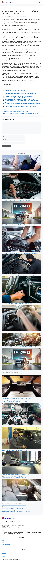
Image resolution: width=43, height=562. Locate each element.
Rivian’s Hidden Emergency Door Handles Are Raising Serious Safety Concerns (18, 502)
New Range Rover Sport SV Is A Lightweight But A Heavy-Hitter (19, 99)
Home (3, 7)
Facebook (4, 553)
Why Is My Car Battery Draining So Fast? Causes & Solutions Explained (17, 200)
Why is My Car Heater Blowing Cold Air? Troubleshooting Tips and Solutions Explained (20, 253)
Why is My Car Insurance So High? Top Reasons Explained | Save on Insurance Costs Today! (21, 370)
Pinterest (3, 556)
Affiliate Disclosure (6, 544)
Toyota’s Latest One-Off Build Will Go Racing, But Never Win (14, 450)
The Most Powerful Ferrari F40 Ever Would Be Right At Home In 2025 (21, 92)
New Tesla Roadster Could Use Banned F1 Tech (15, 97)
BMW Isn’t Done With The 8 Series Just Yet (15, 90)
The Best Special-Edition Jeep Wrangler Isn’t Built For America (15, 401)
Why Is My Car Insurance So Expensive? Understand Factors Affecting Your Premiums (20, 224)
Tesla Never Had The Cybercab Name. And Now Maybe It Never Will (16, 398)
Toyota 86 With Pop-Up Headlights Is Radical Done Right (14, 505)
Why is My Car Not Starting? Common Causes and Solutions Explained (17, 303)
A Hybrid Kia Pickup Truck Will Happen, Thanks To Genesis (16, 111)
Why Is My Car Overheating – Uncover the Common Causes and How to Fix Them (19, 346)
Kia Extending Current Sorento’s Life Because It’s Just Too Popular (20, 93)
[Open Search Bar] (36, 2)
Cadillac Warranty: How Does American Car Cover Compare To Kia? (16, 511)
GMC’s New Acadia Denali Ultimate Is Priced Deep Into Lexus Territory (21, 95)
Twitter (3, 554)
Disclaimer (4, 546)
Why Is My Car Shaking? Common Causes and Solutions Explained (16, 332)
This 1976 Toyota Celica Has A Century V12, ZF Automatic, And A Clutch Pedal (21, 113)
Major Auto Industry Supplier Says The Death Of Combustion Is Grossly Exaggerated (20, 425)
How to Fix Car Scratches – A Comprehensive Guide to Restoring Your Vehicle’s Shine (20, 171)
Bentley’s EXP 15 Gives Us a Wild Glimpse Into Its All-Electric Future (20, 106)
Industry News (8, 7)
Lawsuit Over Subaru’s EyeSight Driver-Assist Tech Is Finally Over (15, 474)
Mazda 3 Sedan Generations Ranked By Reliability (12, 508)
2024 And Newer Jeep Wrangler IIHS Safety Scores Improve (19, 96)
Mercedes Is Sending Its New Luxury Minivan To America (14, 477)
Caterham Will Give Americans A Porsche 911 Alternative (14, 374)
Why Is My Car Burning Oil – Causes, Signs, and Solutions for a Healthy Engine (18, 275)
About (3, 540)
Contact (3, 542)
